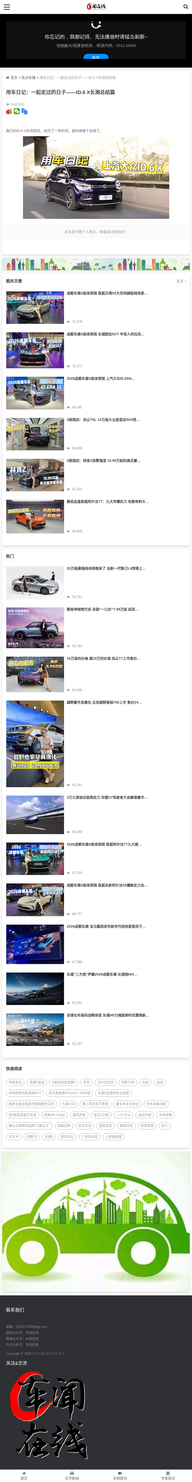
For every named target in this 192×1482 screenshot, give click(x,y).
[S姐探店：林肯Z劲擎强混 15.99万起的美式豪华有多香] (35, 475)
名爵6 (49, 1136)
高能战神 (64, 1125)
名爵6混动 (37, 1082)
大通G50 (68, 1104)
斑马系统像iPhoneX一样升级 (69, 1093)
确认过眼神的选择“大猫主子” (29, 1125)
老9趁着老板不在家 (22, 1115)
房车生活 (84, 1125)
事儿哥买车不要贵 (95, 1104)
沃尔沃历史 (106, 1082)
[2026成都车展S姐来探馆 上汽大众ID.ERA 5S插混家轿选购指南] (35, 393)
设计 (164, 1125)
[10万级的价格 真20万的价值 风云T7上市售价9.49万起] (35, 674)
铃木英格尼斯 (156, 1104)
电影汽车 (128, 1082)
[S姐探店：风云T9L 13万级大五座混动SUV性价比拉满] (35, 434)
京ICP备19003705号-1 (48, 1354)
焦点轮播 (29, 78)
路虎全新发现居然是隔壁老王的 (31, 1104)
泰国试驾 (126, 1125)
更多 (180, 281)
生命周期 (165, 1115)
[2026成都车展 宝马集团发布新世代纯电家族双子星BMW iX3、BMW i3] (35, 944)
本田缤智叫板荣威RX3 (25, 1093)
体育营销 (147, 1125)
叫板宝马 (15, 1082)
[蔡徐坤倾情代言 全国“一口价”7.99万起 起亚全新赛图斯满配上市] (35, 627)
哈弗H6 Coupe (54, 1115)
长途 (145, 1082)
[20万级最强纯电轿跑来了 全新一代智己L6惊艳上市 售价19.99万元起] (35, 582)
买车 (86, 1082)
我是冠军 (105, 1125)
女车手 (13, 1136)
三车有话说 (90, 1136)
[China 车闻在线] (96, 7)
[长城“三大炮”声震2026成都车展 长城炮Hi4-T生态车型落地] (35, 988)
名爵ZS (31, 1136)
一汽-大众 (123, 1115)
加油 (159, 1082)
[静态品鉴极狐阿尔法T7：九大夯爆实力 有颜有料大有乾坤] (35, 516)
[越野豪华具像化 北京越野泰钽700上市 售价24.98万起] (35, 743)
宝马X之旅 (101, 1115)
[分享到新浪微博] (9, 111)
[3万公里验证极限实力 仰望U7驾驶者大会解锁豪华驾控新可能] (35, 815)
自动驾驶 (144, 1115)
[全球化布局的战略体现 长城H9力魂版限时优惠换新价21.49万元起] (35, 1029)
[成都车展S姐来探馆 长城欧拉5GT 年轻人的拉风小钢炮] (35, 350)
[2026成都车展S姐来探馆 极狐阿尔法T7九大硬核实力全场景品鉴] (35, 859)
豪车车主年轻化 (127, 1104)
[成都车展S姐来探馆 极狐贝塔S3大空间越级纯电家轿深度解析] (35, 307)
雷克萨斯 (79, 1115)
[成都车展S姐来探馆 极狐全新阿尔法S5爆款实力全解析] (35, 899)
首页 (14, 78)
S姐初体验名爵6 (64, 1082)
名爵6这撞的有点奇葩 (113, 1093)
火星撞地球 (114, 1136)
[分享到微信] (17, 111)
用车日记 (67, 1136)
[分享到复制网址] (25, 111)
